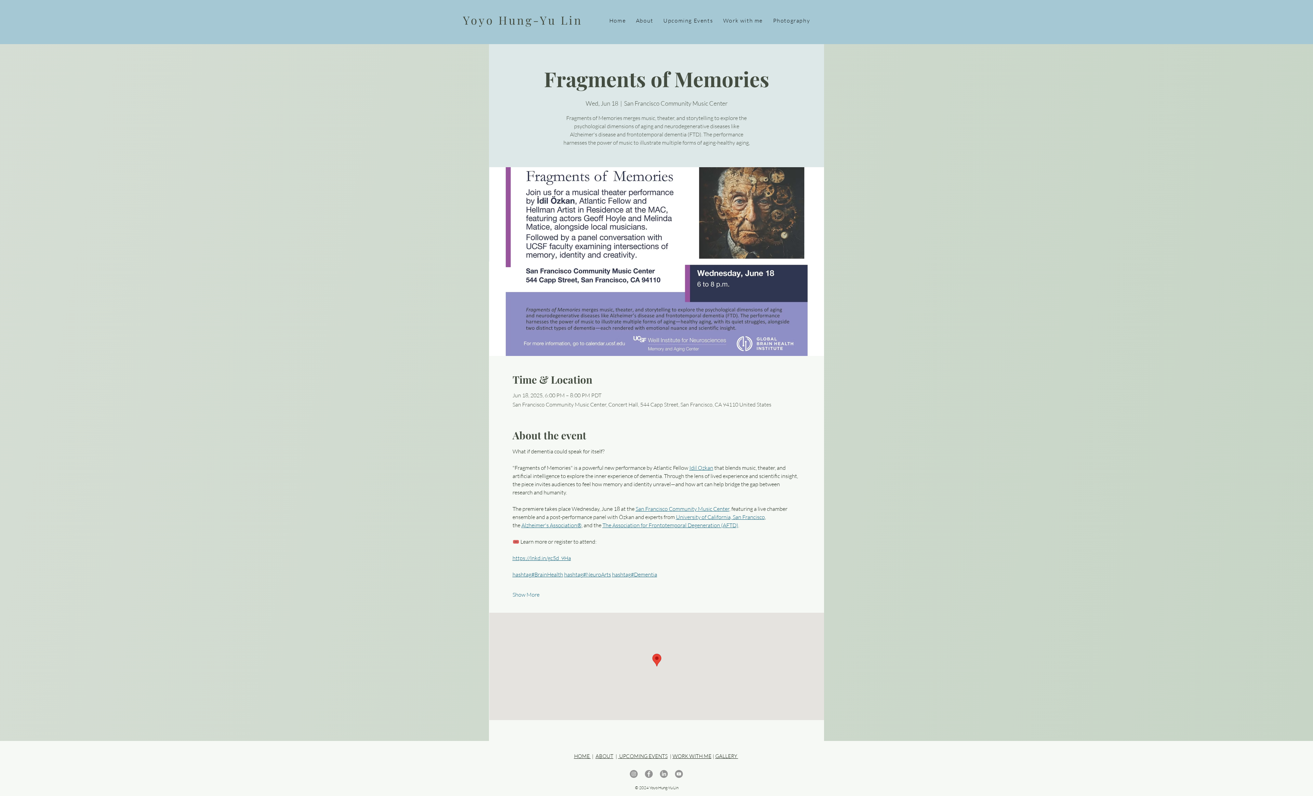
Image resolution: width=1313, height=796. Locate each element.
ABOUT (604, 756)
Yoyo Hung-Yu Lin (523, 19)
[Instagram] (634, 774)
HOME (582, 756)
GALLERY (726, 756)
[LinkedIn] (664, 774)
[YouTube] (679, 774)
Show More (526, 594)
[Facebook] (649, 774)
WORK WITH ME (692, 756)
